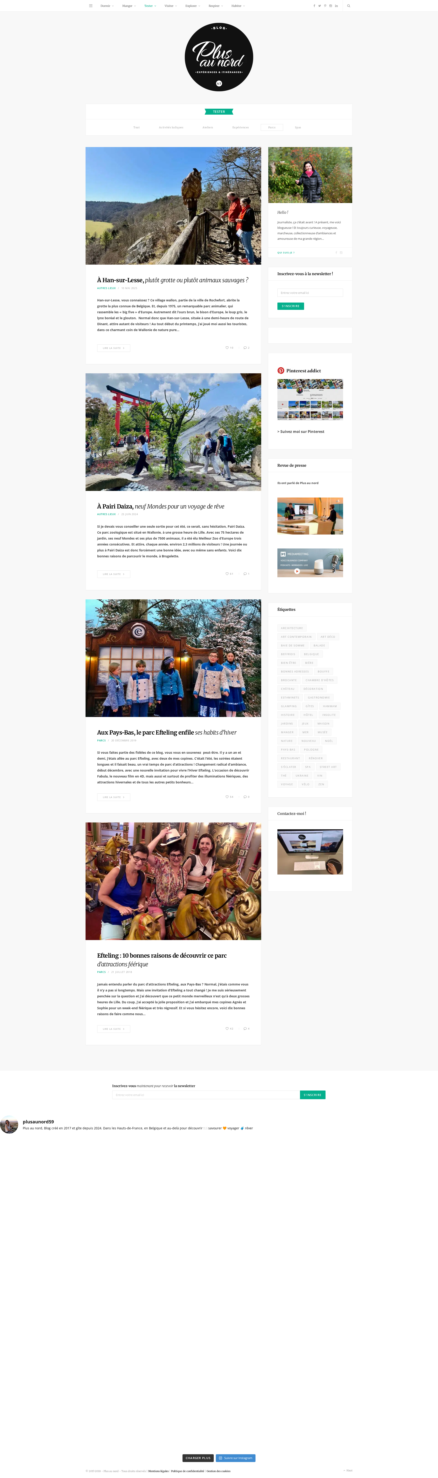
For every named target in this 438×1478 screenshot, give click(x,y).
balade (319, 645)
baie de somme (293, 645)
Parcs (272, 127)
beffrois (288, 654)
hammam (330, 706)
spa (308, 767)
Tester (148, 6)
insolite (329, 715)
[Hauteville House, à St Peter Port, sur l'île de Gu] (54, 1420)
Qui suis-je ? (286, 252)
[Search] (347, 5)
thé (284, 775)
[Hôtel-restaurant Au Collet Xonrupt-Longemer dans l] (54, 1295)
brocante (289, 680)
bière (309, 662)
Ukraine (302, 775)
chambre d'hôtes (320, 680)
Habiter (236, 6)
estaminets (290, 697)
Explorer (191, 6)
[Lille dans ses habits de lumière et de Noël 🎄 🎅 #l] (164, 1169)
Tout (136, 127)
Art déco (328, 636)
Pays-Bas (288, 749)
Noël (329, 741)
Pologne (311, 749)
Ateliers (208, 127)
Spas (298, 127)
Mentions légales (158, 1471)
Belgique (311, 654)
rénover (316, 758)
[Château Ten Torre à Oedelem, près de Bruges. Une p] (54, 1357)
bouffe (323, 671)
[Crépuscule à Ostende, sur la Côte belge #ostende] (164, 1295)
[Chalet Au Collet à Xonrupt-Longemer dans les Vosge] (164, 1357)
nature (287, 741)
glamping (289, 706)
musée (323, 732)
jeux (305, 723)
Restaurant (290, 758)
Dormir (105, 6)
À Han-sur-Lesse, (172, 280)
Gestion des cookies (218, 1471)
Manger (127, 6)
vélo (306, 784)
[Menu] (91, 5)
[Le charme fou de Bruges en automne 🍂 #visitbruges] (274, 1232)
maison (323, 723)
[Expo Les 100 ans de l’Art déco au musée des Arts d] (274, 1169)
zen (321, 784)
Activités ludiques (171, 127)
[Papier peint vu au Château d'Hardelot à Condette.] (274, 1420)
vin (320, 775)
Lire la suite (112, 348)
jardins (287, 723)
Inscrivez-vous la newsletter (153, 1086)
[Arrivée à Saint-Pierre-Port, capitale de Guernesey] (274, 1357)
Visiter (169, 6)
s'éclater (288, 767)
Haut (349, 1470)
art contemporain (296, 636)
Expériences (240, 127)
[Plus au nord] (219, 57)
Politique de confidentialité (187, 1471)
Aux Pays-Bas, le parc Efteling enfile (166, 732)
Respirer (214, 6)
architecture (292, 628)
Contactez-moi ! (291, 813)
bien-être (288, 662)
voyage (287, 784)
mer (305, 732)
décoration (313, 688)
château (288, 688)
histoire (288, 715)
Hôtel (308, 715)
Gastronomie (319, 697)
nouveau (309, 741)
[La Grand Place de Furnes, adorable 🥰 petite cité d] (274, 1295)
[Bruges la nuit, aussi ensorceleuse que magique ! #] (54, 1169)
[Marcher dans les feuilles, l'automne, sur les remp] (54, 1232)
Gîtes (310, 706)
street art (328, 767)
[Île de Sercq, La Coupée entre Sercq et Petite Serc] (164, 1420)
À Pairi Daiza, (160, 506)
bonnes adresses (295, 671)
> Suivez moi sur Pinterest (300, 431)
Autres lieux (106, 288)
